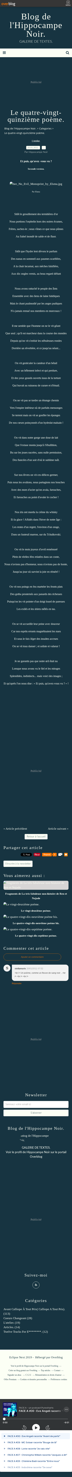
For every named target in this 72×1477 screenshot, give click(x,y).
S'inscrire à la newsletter (18, 864)
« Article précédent (15, 828)
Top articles (45, 1370)
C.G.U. (29, 1375)
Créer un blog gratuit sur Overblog (23, 1370)
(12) (25, 1331)
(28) (17, 1318)
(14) (11, 1327)
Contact (57, 1370)
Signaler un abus (15, 1375)
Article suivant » (58, 828)
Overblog (57, 1357)
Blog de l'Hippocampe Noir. (36, 25)
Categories (45, 128)
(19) (11, 1322)
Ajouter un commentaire (32, 957)
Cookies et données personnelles (33, 1379)
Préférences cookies (59, 1379)
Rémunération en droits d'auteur (48, 1375)
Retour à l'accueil (36, 836)
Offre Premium (10, 1379)
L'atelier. (36, 141)
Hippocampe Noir (38, 1152)
